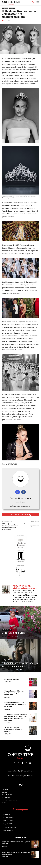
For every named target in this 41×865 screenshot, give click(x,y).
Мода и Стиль (7, 660)
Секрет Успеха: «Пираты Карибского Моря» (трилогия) (14, 693)
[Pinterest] (18, 763)
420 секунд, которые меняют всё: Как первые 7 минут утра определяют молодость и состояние (15, 717)
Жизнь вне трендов (11, 679)
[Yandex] (26, 763)
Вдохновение (7, 629)
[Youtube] (30, 763)
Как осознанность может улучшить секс (31, 525)
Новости (12, 8)
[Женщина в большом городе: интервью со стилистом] (35, 854)
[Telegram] (22, 763)
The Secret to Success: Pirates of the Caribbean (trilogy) (15, 704)
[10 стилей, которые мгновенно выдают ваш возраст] (20, 655)
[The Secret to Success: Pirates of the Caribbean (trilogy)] (33, 706)
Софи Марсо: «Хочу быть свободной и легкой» (16, 843)
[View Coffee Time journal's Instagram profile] (17, 492)
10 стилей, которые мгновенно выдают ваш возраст (13, 729)
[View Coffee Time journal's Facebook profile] (23, 492)
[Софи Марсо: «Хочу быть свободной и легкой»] (35, 844)
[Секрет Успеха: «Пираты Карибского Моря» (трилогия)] (33, 694)
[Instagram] (14, 763)
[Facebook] (11, 763)
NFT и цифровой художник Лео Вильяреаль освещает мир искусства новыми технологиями (10, 526)
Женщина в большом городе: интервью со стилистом (16, 853)
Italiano (5, 8)
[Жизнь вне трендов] (20, 622)
